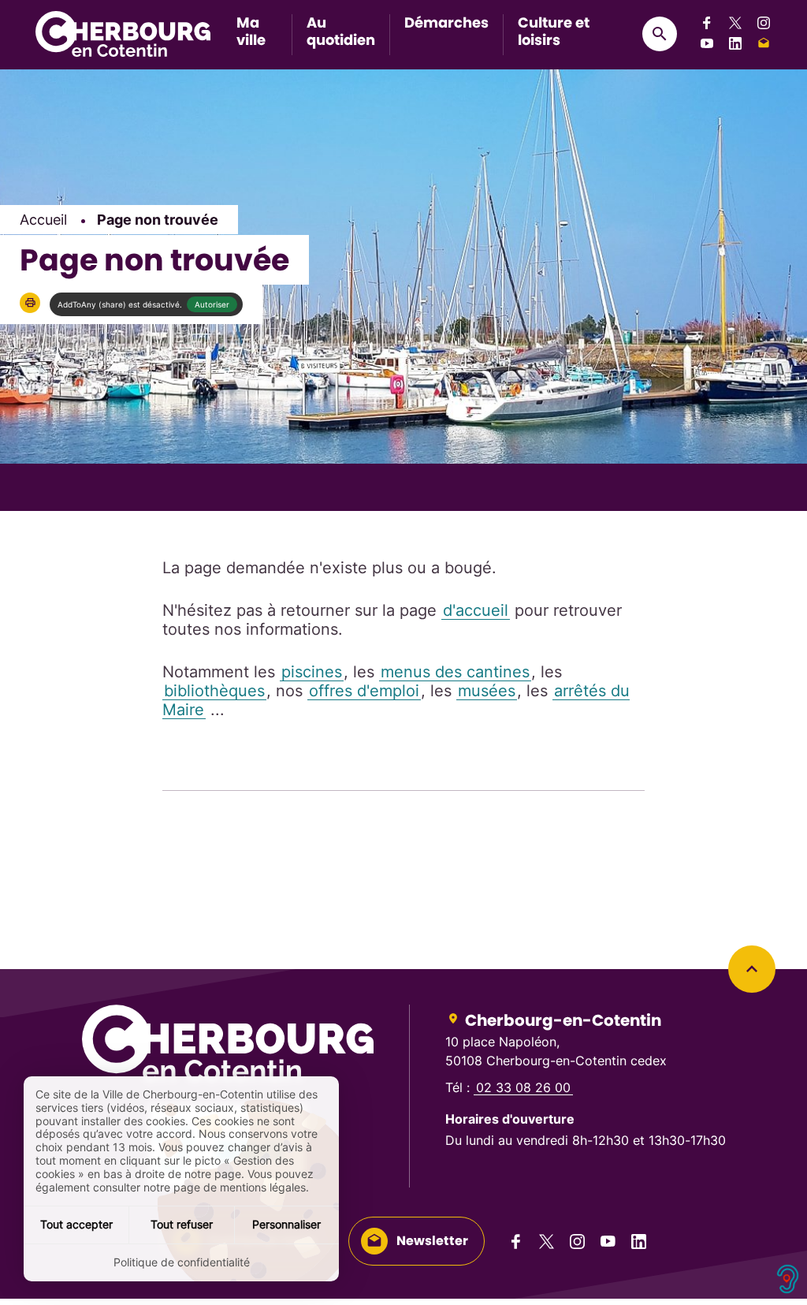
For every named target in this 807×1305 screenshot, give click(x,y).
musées (486, 690)
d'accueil (475, 610)
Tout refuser (182, 1224)
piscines (311, 671)
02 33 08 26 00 (523, 1087)
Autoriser (212, 304)
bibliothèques (214, 690)
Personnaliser (286, 1224)
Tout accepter (76, 1224)
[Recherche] (659, 34)
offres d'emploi (364, 690)
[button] (30, 303)
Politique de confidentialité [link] (181, 1262)
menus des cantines (455, 671)
